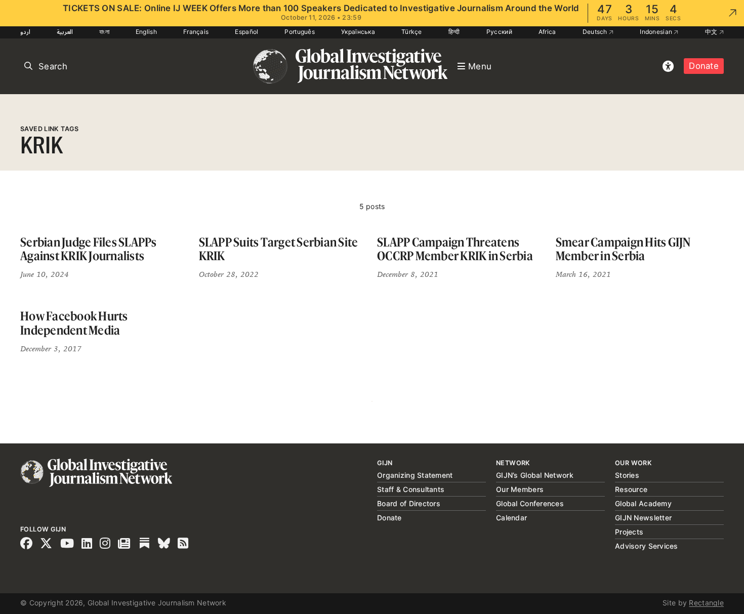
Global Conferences (530, 503)
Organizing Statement (415, 475)
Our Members (520, 489)
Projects (629, 531)
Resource (631, 489)
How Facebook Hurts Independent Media (74, 323)
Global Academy (643, 503)
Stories (627, 475)
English (146, 31)
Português (299, 31)
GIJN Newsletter (643, 517)
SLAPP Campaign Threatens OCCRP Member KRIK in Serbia (455, 249)
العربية (65, 31)
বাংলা (104, 31)
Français (196, 31)
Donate (704, 66)
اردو (25, 31)
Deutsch (596, 31)
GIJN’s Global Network (534, 475)
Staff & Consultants (410, 489)
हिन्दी (454, 31)
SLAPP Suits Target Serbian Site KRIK (278, 249)
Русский (499, 31)
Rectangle (706, 602)
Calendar (511, 517)
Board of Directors (408, 503)
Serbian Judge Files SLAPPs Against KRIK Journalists (88, 249)
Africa (547, 31)
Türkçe (411, 31)
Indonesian (657, 31)
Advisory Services (646, 546)
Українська (358, 31)
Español (246, 31)
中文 (712, 31)
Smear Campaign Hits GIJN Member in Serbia (623, 249)
